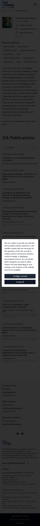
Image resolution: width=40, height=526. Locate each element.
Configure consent (20, 276)
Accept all (20, 282)
